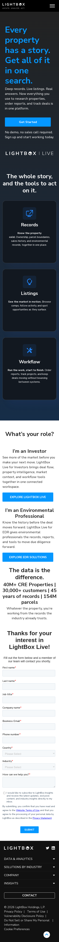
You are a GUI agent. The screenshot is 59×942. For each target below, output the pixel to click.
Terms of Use (36, 911)
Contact (29, 895)
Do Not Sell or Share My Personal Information (26, 922)
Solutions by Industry (23, 867)
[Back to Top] (46, 934)
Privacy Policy (13, 911)
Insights (11, 883)
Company (11, 875)
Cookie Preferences (17, 929)
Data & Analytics (18, 859)
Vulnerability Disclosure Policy (24, 916)
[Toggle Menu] (52, 5)
